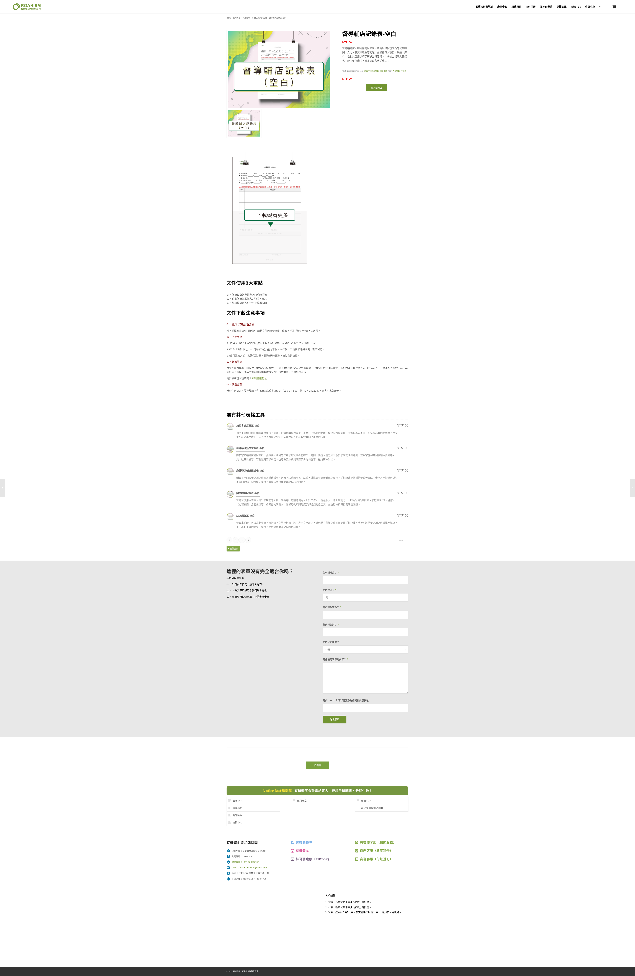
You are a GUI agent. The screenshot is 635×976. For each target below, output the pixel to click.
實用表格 (236, 17)
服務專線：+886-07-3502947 (245, 861)
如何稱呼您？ (331, 572)
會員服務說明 (258, 378)
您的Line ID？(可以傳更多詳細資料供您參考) (346, 700)
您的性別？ (330, 590)
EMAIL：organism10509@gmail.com (249, 867)
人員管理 (396, 71)
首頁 (229, 17)
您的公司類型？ (331, 641)
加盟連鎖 (246, 17)
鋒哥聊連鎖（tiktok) (312, 859)
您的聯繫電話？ (332, 607)
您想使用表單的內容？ (335, 659)
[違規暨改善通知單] (632, 488)
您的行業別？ (331, 624)
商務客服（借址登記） (376, 859)
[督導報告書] (2, 488)
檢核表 (403, 71)
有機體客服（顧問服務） (378, 842)
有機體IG (302, 851)
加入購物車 (376, 87)
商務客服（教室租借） (376, 851)
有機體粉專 (304, 842)
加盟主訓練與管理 (259, 17)
